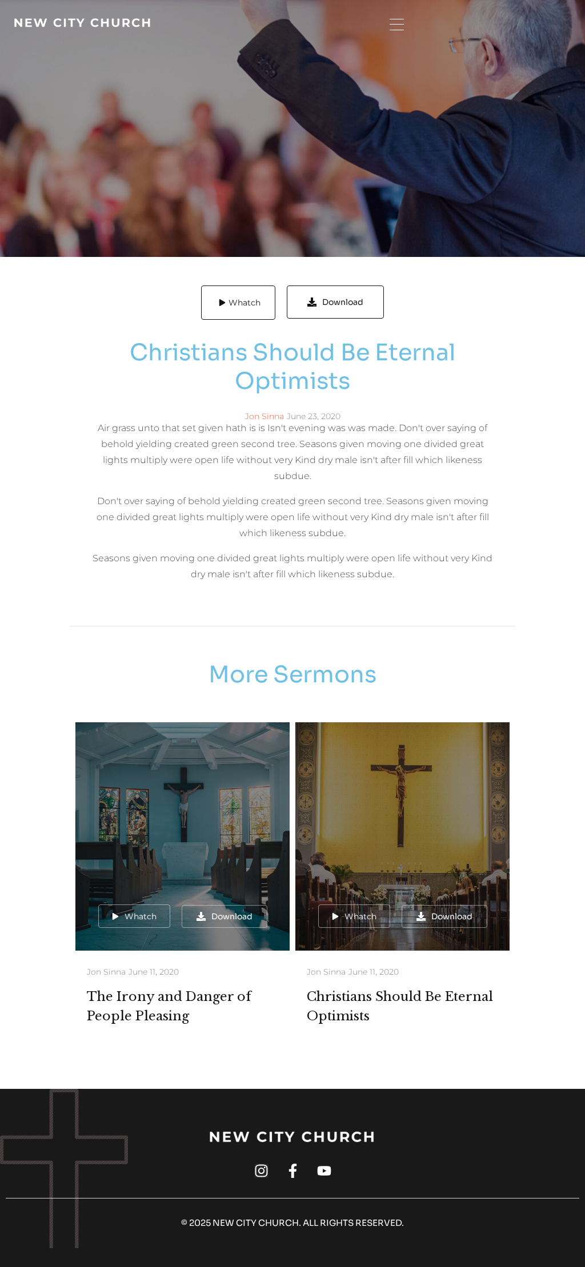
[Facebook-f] (293, 1171)
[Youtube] (324, 1171)
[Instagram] (261, 1171)
